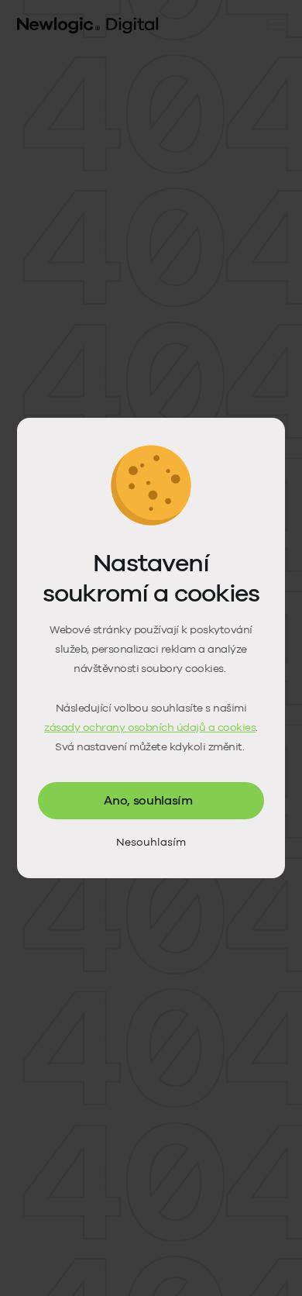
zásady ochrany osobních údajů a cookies (150, 727)
